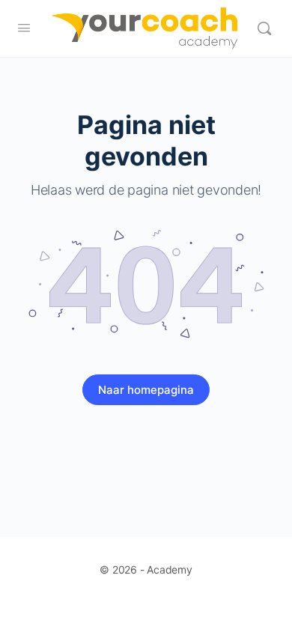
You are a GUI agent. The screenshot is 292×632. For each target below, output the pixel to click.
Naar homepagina (146, 390)
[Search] (264, 28)
